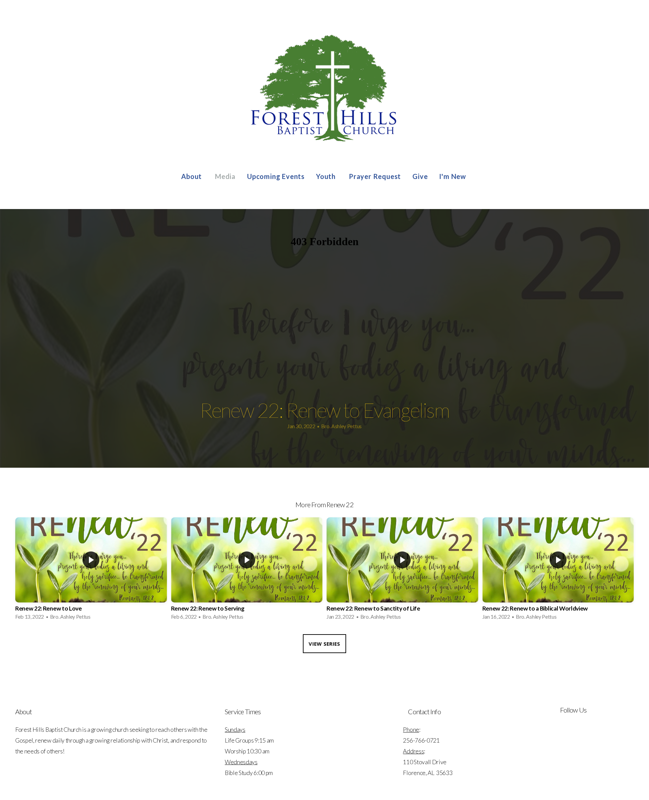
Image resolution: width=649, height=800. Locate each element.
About (192, 176)
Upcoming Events (276, 176)
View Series (324, 643)
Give (420, 176)
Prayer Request (375, 176)
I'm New (453, 176)
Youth (326, 176)
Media (225, 176)
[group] (91, 570)
